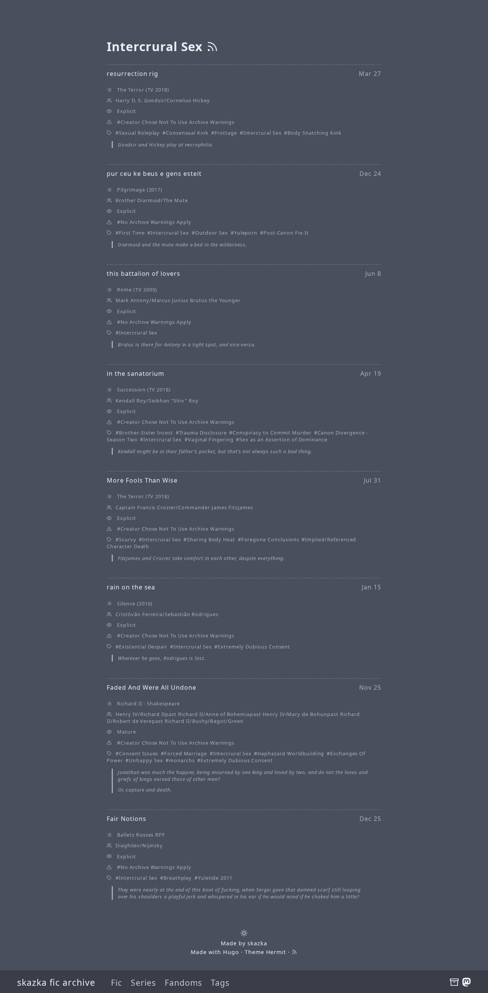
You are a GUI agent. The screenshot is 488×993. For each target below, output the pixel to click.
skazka (257, 943)
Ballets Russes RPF (141, 834)
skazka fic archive (56, 982)
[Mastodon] (466, 982)
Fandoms (183, 982)
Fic (116, 982)
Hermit (276, 952)
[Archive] (454, 982)
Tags (220, 982)
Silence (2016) (134, 603)
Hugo (231, 952)
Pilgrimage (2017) (139, 189)
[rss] (212, 46)
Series (143, 982)
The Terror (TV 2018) (143, 89)
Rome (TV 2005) (137, 289)
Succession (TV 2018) (144, 389)
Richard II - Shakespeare (148, 703)
